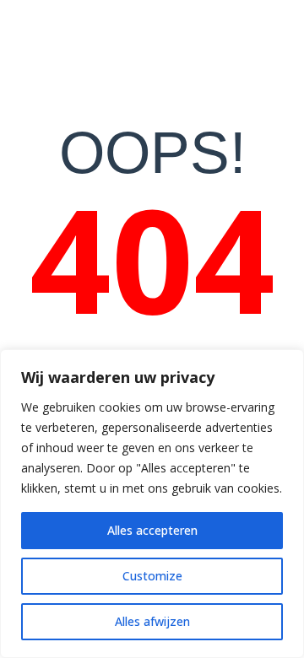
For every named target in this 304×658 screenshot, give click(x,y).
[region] (152, 503)
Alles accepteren (152, 530)
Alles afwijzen (152, 621)
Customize (152, 576)
